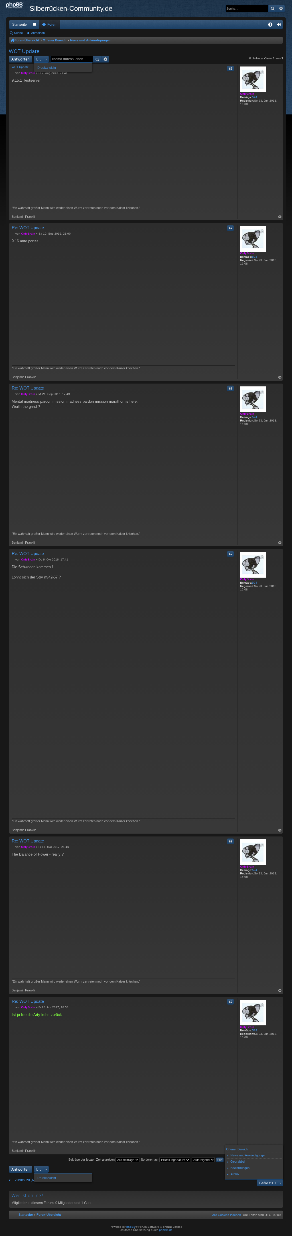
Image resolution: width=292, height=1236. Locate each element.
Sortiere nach (150, 1159)
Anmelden (38, 33)
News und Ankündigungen (90, 40)
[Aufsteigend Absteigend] (203, 1159)
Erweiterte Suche (281, 8)
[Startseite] (18, 5)
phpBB (130, 1226)
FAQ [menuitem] (272, 26)
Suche (272, 8)
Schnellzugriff (36, 26)
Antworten (20, 59)
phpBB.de (166, 1229)
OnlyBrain (247, 93)
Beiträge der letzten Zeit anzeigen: (91, 1159)
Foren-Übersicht (27, 40)
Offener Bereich (54, 40)
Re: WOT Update (28, 227)
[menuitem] (225, 1215)
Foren (51, 25)
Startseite (19, 25)
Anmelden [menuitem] (280, 26)
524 (254, 97)
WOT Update (24, 51)
